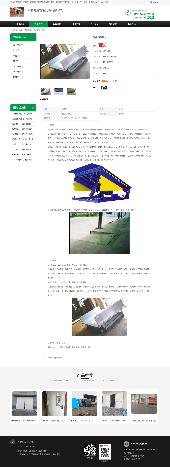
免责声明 (39, 454)
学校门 (16, 61)
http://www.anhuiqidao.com (52, 358)
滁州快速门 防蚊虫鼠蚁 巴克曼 (144, 421)
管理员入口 (48, 454)
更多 (33, 108)
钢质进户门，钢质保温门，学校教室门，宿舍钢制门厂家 (62, 421)
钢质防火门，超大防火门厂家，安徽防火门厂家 (23, 149)
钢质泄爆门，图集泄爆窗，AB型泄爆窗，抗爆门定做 (23, 124)
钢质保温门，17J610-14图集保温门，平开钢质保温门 (23, 134)
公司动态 (94, 24)
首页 (21, 30)
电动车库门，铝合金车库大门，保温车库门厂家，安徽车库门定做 (23, 129)
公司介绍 (76, 24)
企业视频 (57, 24)
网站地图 (56, 454)
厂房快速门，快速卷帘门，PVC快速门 (23, 144)
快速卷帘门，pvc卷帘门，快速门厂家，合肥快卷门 (23, 139)
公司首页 (20, 24)
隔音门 (16, 56)
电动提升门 (18, 66)
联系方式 (132, 24)
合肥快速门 (18, 45)
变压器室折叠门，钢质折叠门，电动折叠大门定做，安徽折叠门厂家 (23, 119)
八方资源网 (31, 454)
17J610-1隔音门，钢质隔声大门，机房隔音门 (23, 160)
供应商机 (38, 24)
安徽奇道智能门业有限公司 (27, 451)
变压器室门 (18, 72)
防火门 (16, 50)
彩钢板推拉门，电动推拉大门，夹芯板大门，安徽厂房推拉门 (23, 114)
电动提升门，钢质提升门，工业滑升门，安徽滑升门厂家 (23, 155)
